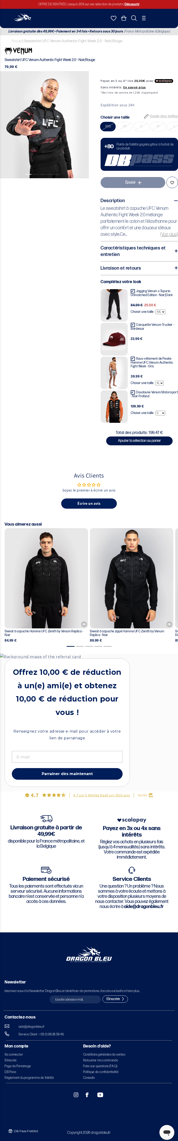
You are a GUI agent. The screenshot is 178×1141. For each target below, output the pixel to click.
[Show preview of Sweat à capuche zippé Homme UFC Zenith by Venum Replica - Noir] (169, 624)
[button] (144, 18)
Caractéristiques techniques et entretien (133, 251)
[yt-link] (97, 1095)
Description (113, 201)
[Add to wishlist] (172, 182)
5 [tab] (58, 182)
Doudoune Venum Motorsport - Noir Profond (154, 394)
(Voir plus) (169, 234)
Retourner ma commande (100, 1060)
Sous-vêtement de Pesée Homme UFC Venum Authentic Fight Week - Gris (152, 362)
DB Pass (10, 1072)
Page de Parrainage (18, 1066)
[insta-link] (73, 1095)
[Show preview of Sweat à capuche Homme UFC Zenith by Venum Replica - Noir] (84, 624)
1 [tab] (30, 182)
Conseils (89, 1078)
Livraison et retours (121, 268)
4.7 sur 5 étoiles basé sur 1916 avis (101, 795)
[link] (139, 154)
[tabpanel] (44, 124)
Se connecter (14, 1055)
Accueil (17, 41)
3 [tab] (44, 182)
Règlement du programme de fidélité (29, 1078)
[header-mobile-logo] (22, 19)
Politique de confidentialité (101, 1072)
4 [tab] (51, 182)
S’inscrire (11, 1060)
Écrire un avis (88, 503)
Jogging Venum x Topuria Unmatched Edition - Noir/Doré (151, 293)
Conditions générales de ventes (104, 1055)
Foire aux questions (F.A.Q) (100, 1066)
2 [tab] (37, 182)
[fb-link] (85, 1095)
